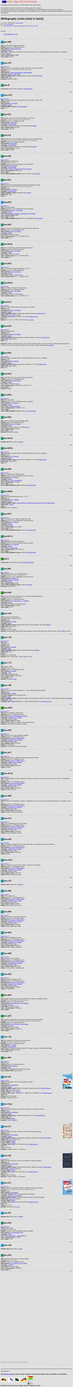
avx (21, 275)
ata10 (20, 1249)
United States (38, 218)
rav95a (21, 442)
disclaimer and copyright (23, 25)
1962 (10, 194)
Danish (10, 1234)
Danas (10, 581)
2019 (10, 339)
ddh (50, 1048)
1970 (10, 652)
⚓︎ (70, 38)
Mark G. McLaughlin (17, 210)
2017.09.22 (12, 1090)
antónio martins (19, 23)
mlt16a (18, 1091)
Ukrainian (10, 1005)
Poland (48, 624)
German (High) (12, 124)
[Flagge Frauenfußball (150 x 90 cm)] (23, 1379)
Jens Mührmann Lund (17, 1232)
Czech (9, 672)
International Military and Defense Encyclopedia (22, 213)
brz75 (64, 631)
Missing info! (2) (5, 329)
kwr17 (14, 1120)
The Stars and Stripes (14, 406)
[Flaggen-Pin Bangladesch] (17, 1379)
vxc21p (17, 1206)
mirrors (36, 25)
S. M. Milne (14, 103)
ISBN (13, 316)
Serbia (40, 76)
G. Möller (13, 1045)
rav (28, 427)
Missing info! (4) (5, 66)
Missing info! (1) (5, 267)
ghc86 (8, 53)
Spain (42, 1197)
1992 (10, 366)
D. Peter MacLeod (27, 89)
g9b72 (21, 884)
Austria (38, 173)
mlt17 (13, 1170)
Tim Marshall (14, 1085)
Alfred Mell (14, 122)
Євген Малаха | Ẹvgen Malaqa (19, 1003)
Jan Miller (13, 621)
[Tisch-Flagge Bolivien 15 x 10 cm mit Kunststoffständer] (30, 1379)
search (14, 25)
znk (17, 1006)
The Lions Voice (13, 547)
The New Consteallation (15, 480)
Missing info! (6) (5, 98)
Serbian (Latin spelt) (13, 580)
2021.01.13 (12, 1199)
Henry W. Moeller (16, 231)
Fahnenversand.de (8, 1374)
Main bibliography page (11, 34)
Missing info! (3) (5, 159)
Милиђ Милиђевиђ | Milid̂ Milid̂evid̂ (21, 72)
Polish (9, 623)
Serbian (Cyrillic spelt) (14, 74)
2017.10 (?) (12, 315)
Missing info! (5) (5, 572)
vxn (29, 1069)
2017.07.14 (12, 1139)
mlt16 (13, 1118)
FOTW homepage (8, 25)
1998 (10, 700)
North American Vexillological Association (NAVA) (31, 503)
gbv (24, 604)
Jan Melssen (14, 1066)
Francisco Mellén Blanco (18, 738)
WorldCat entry (33, 316)
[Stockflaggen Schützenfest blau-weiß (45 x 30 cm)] (10, 1379)
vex (16, 674)
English (10, 50)
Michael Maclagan (16, 48)
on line (16, 432)
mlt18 (13, 1142)
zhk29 (34, 126)
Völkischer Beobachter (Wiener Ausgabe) (20, 169)
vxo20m (51, 345)
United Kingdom (22, 106)
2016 (10, 1117)
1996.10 (11, 504)
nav (18, 234)
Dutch (9, 1067)
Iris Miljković (14, 578)
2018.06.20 (12, 1168)
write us (32, 25)
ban (15, 719)
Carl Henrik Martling (28, 562)
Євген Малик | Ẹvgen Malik (19, 1263)
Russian (10, 602)
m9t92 (21, 1216)
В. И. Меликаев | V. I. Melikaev (20, 601)
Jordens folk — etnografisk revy (17, 1235)
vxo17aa (30, 319)
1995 (10, 77)
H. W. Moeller (15, 361)
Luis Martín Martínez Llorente (19, 716)
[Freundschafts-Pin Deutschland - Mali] (4, 1379)
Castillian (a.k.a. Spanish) (15, 717)
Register (10, 525)
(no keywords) (9, 24)
